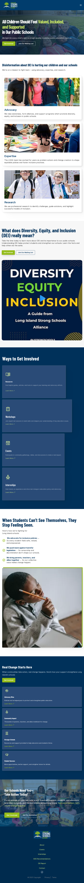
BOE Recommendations (42, 859)
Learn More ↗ (10, 390)
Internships (42, 854)
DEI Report (42, 863)
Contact (42, 868)
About (42, 845)
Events (42, 849)
